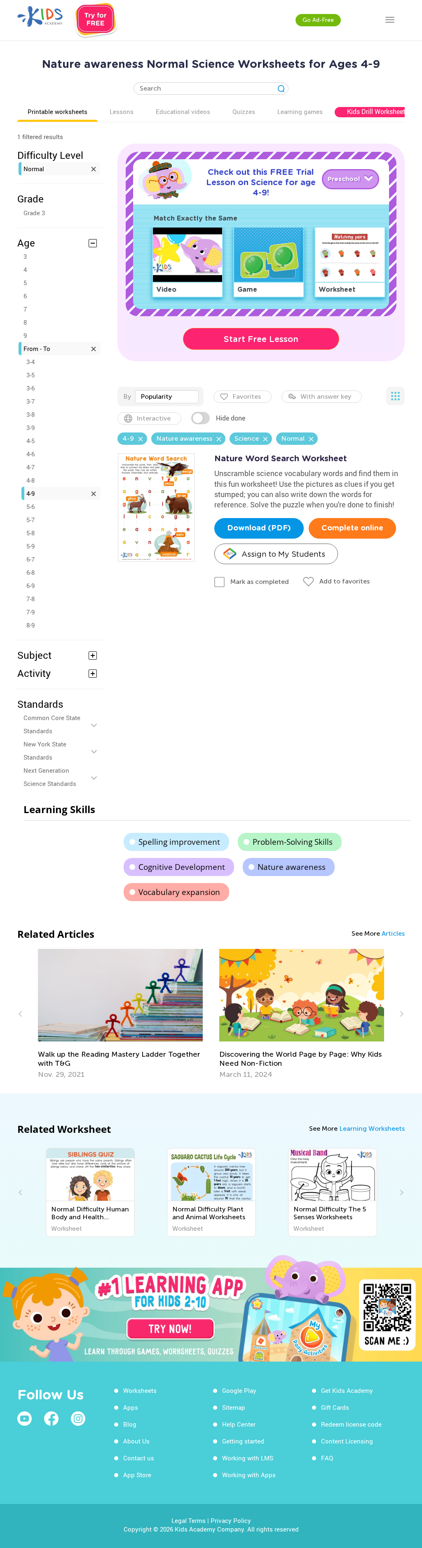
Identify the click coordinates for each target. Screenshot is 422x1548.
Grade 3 (34, 213)
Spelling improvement (179, 842)
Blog (129, 1424)
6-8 (30, 572)
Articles (393, 933)
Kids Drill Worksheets (378, 111)
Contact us (138, 1458)
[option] (120, 1014)
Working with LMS (247, 1458)
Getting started (243, 1441)
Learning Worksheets (372, 1128)
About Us (136, 1441)
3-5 (30, 375)
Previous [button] (21, 1014)
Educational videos (183, 111)
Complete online (352, 528)
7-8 (30, 599)
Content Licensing (347, 1441)
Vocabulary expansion (179, 892)
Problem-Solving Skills (293, 842)
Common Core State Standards (51, 724)
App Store (137, 1475)
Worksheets (140, 1390)
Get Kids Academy (347, 1390)
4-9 (30, 493)
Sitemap (233, 1407)
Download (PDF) (259, 528)
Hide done (230, 418)
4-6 (30, 454)
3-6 (30, 388)
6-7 (30, 559)
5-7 (30, 520)
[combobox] (167, 396)
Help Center (239, 1424)
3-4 (30, 362)
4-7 (30, 467)
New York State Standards (44, 750)
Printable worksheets (57, 111)
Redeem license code (351, 1424)
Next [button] (400, 1014)
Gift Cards (335, 1407)
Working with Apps (249, 1475)
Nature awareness (292, 867)
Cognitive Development (181, 867)
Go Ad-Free (318, 19)
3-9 (30, 427)
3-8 (30, 414)
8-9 (30, 625)
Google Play (239, 1390)
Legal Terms (188, 1520)
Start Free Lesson (261, 339)
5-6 (30, 506)
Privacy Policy (231, 1520)
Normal (33, 169)
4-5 (30, 441)
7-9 (30, 612)
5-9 (30, 546)
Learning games (300, 111)
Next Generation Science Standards (49, 777)
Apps (130, 1407)
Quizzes (243, 111)
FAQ (327, 1458)
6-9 (30, 585)
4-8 (30, 480)
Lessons (122, 111)
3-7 (30, 401)
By (127, 396)
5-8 (30, 533)
